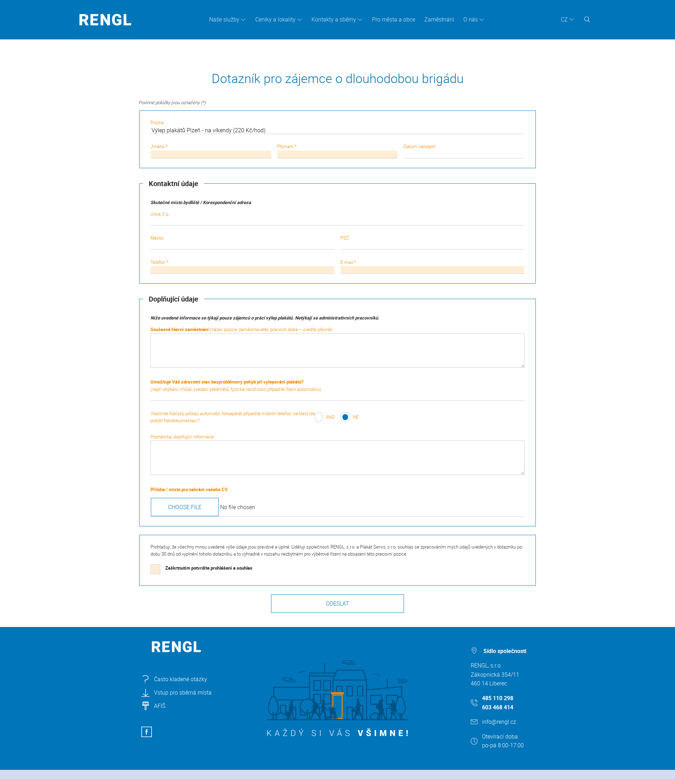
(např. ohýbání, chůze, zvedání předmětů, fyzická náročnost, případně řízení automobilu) (235, 385)
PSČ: (345, 238)
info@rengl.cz (499, 722)
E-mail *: (348, 262)
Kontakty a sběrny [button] (333, 19)
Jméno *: (159, 146)
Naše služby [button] (224, 19)
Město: (157, 238)
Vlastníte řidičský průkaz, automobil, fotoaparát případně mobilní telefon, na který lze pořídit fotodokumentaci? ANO (242, 417)
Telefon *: (159, 262)
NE (356, 417)
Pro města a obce (393, 19)
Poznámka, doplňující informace (182, 436)
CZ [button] (564, 19)
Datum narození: (420, 146)
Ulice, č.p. (159, 214)
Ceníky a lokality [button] (275, 19)
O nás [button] (470, 19)
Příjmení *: (287, 146)
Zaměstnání (439, 19)
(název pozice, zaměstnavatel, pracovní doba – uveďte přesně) (241, 329)
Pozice (157, 122)
